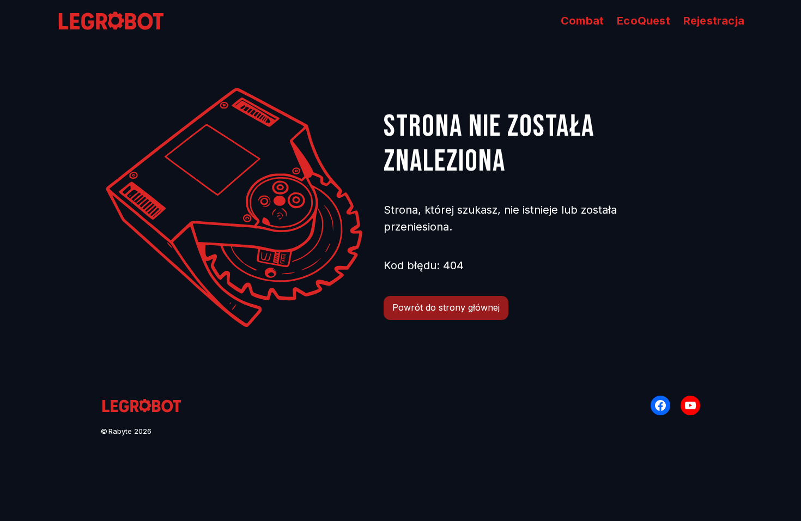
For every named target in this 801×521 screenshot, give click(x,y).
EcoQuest (643, 20)
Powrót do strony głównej (446, 307)
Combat (582, 20)
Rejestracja (713, 20)
